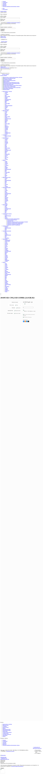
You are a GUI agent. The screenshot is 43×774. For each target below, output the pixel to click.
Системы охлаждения (16, 87)
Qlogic (6, 107)
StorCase (6, 157)
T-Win (6, 287)
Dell (5, 95)
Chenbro (6, 142)
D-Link (6, 246)
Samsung (6, 200)
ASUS (6, 139)
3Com (6, 161)
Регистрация (5, 9)
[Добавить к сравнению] (19, 305)
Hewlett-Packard (8, 99)
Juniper (6, 217)
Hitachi (6, 119)
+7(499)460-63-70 (3, 39)
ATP (6, 188)
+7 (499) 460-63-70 (36, 747)
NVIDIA (6, 281)
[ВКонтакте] (23, 321)
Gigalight (6, 250)
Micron (6, 198)
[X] (28, 321)
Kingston (6, 197)
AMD (6, 205)
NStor (6, 280)
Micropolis (7, 126)
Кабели (8, 81)
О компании (5, 2)
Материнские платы (15, 82)
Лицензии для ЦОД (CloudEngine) (13, 224)
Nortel (6, 258)
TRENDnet (7, 260)
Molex (6, 175)
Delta (6, 232)
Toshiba (6, 131)
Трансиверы (10, 88)
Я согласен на (11, 22)
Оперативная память (16, 83)
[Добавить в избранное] (19, 302)
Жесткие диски (12, 78)
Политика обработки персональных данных (11, 6)
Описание (13, 307)
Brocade (6, 141)
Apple (6, 111)
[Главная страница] (0, 293)
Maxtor (6, 125)
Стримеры (10, 79)
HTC (6, 276)
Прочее (8, 89)
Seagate (6, 129)
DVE (6, 115)
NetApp (6, 106)
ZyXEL (6, 261)
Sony (6, 136)
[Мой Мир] (26, 321)
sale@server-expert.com (4, 67)
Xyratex (6, 133)
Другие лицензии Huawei (12, 219)
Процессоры (11, 84)
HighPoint (7, 100)
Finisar (6, 249)
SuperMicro (7, 286)
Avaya (6, 140)
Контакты (4, 5)
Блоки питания (12, 80)
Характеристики (10, 310)
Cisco (6, 93)
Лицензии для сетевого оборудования (12, 218)
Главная (4, 1)
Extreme (6, 248)
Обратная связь (3, 757)
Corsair (6, 190)
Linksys (6, 256)
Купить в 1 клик (32, 311)
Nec (5, 183)
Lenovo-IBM (7, 103)
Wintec (6, 203)
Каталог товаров (5, 74)
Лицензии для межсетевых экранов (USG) (15, 222)
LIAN (6, 173)
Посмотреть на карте (10, 751)
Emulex (6, 97)
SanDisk (6, 128)
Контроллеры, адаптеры (17, 77)
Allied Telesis (7, 241)
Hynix (6, 195)
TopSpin (6, 288)
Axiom (6, 243)
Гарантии (4, 4)
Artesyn (6, 138)
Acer (6, 263)
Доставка (4, 3)
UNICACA (7, 109)
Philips (6, 282)
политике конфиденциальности (17, 766)
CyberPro (6, 94)
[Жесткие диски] (0, 294)
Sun (5, 108)
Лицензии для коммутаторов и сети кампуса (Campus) (17, 221)
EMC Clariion (7, 96)
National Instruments (8, 105)
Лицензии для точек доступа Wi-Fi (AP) (14, 223)
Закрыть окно (3, 36)
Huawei (6, 120)
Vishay (6, 291)
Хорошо (2, 768)
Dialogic (6, 271)
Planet (6, 259)
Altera (6, 264)
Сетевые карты (12, 86)
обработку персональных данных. (13, 22)
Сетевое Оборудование (17, 85)
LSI (5, 104)
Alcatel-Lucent (7, 240)
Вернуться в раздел (15, 302)
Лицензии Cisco (10, 220)
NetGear (6, 257)
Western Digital (7, 132)
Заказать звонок (3, 11)
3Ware (6, 162)
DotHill (6, 114)
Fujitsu (6, 98)
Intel (5, 102)
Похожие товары (10, 313)
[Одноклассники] (25, 321)
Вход (4, 8)
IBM (6, 101)
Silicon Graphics (8, 284)
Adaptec (6, 92)
